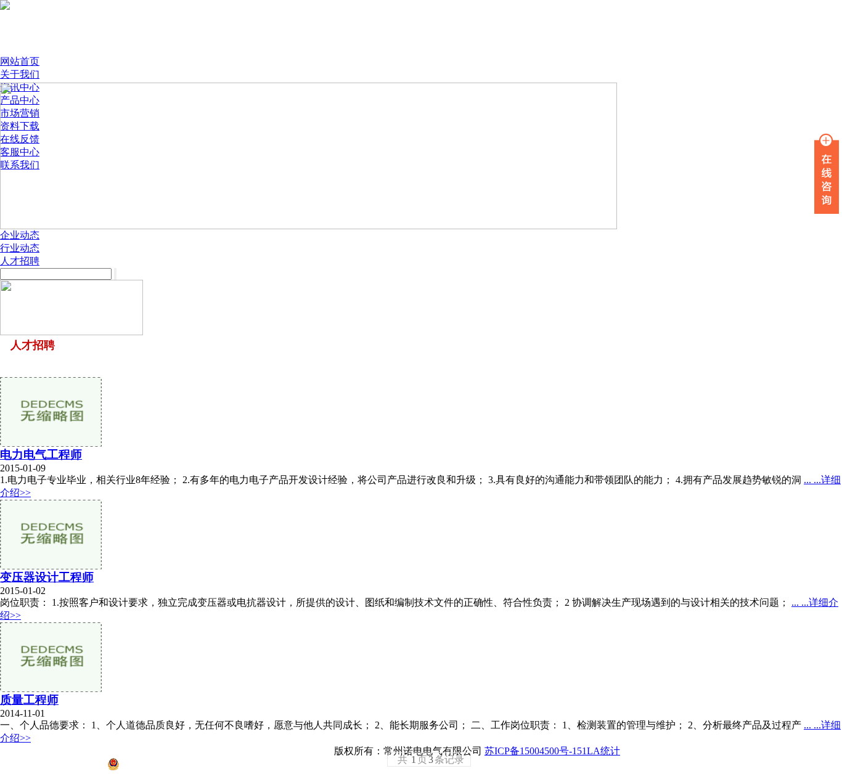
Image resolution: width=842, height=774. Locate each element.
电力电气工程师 (41, 454)
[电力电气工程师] (51, 443)
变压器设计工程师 (47, 577)
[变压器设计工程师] (51, 566)
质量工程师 (29, 699)
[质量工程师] (51, 688)
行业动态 (19, 248)
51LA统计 (598, 751)
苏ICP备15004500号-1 (530, 751)
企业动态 (19, 235)
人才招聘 (19, 261)
